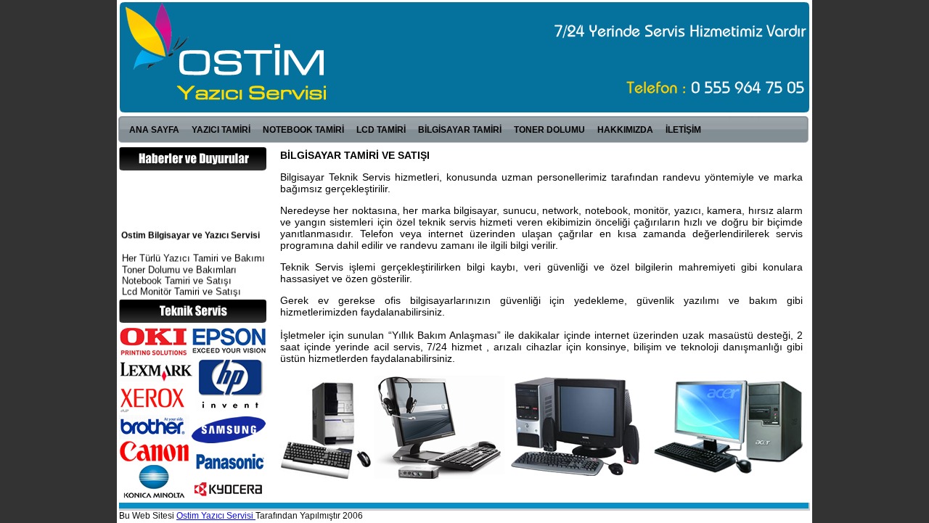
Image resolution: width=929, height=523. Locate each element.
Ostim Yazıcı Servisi (215, 516)
